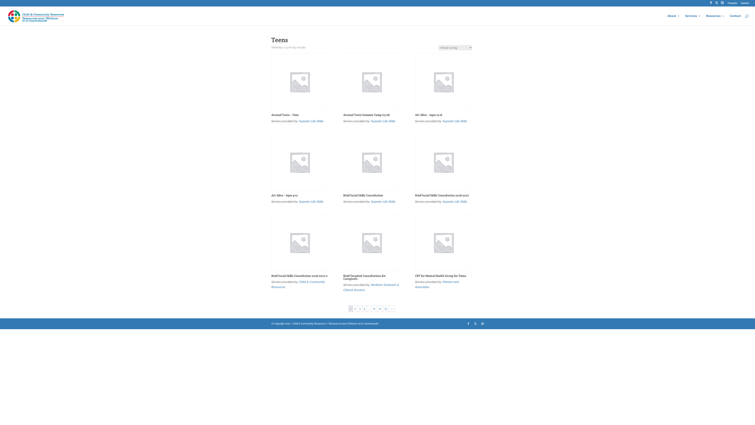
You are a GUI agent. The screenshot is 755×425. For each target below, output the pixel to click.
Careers (745, 3)
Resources (713, 16)
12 (379, 308)
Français (732, 3)
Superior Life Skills (311, 121)
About (672, 16)
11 (374, 308)
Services (691, 16)
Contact (735, 16)
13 (385, 308)
